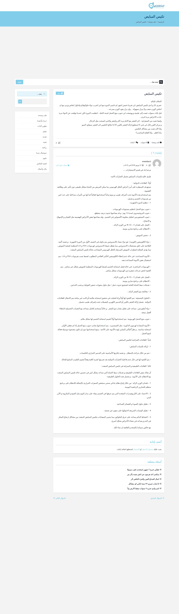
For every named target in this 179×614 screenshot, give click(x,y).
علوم (45, 158)
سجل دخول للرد (61, 165)
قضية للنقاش (42, 163)
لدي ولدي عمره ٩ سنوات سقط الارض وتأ (143, 488)
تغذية (45, 136)
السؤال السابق (156, 498)
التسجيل (136, 449)
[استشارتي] (156, 5)
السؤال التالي (60, 498)
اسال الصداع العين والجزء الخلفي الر (145, 479)
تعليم (45, 131)
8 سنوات (144, 142)
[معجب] (149, 165)
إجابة (132, 142)
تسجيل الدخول (147, 449)
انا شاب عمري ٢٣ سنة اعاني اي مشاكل (144, 483)
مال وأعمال (42, 169)
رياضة (44, 147)
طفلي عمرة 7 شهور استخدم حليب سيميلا (143, 469)
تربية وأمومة (42, 120)
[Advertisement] (89, 51)
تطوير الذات (42, 126)
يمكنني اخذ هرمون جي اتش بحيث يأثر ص (143, 474)
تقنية (45, 142)
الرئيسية (161, 22)
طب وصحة (152, 22)
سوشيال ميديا (41, 153)
